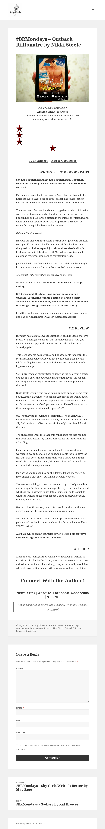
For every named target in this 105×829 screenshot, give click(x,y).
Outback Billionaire (73, 628)
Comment (21, 668)
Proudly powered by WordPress (31, 823)
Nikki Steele (58, 628)
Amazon (53, 596)
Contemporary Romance (41, 628)
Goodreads (80, 593)
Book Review (57, 625)
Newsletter (25, 593)
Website (44, 593)
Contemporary (22, 628)
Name (20, 708)
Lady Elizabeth (40, 625)
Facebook (61, 593)
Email (20, 720)
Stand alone (31, 631)
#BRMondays (73, 625)
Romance (20, 631)
